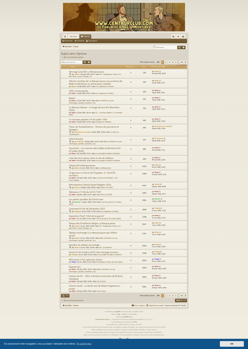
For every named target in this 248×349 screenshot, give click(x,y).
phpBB (117, 311)
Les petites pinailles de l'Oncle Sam (86, 199)
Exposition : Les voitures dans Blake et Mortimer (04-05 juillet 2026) (95, 149)
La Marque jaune (105, 168)
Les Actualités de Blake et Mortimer (108, 153)
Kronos (77, 202)
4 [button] (172, 62)
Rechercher (68, 41)
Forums (87, 36)
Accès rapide (65, 37)
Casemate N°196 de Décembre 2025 (87, 208)
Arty (119, 314)
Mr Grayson (79, 141)
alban (77, 74)
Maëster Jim (75, 266)
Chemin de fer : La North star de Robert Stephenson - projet (95, 287)
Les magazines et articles (105, 86)
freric (73, 93)
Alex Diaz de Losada (82, 132)
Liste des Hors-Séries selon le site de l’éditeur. (91, 158)
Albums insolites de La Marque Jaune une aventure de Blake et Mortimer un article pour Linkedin (95, 82)
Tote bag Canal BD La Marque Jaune (86, 71)
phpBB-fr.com (127, 317)
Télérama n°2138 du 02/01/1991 (85, 192)
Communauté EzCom (102, 319)
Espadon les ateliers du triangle (84, 244)
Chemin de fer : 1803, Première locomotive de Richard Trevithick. (96, 277)
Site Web (73, 36)
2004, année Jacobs (78, 90)
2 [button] (165, 62)
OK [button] (231, 344)
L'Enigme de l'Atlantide (103, 122)
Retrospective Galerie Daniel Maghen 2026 (90, 184)
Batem (72, 98)
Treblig (77, 211)
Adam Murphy (76, 138)
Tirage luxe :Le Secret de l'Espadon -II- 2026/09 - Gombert (92, 174)
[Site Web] (124, 17)
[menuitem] (173, 36)
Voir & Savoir (101, 281)
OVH (135, 322)
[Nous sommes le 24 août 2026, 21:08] (154, 46)
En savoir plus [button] (84, 344)
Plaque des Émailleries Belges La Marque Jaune (92, 223)
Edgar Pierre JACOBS (104, 194)
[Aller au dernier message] (160, 71)
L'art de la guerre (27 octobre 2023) (108, 218)
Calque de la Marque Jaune (82, 165)
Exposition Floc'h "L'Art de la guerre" (86, 216)
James (77, 187)
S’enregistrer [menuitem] (183, 37)
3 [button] (169, 62)
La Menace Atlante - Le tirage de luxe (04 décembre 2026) (94, 108)
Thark (74, 262)
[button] (158, 62)
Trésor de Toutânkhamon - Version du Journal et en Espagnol (94, 128)
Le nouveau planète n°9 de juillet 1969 (88, 119)
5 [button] (175, 62)
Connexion (80, 41)
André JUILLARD (107, 187)
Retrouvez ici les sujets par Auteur (85, 259)
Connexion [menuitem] (178, 37)
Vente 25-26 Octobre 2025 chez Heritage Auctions (93, 252)
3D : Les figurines (105, 247)
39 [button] (182, 62)
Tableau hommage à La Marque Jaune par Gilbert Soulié (93, 234)
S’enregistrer (92, 41)
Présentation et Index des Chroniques (109, 262)
